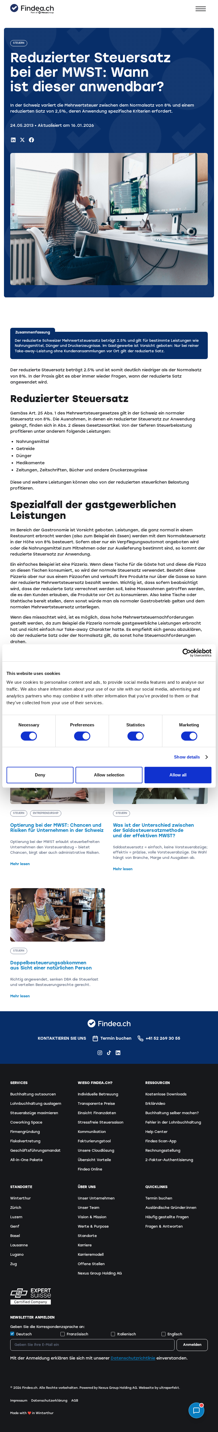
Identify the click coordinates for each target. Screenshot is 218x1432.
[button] (201, 9)
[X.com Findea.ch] (22, 140)
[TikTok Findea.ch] (109, 1053)
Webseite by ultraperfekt (159, 1388)
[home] (32, 9)
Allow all (177, 774)
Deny (40, 774)
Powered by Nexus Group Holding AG (108, 1388)
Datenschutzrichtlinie (133, 1358)
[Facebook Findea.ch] (31, 140)
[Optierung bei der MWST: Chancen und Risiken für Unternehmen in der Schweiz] (57, 809)
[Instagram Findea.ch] (100, 1053)
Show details (187, 757)
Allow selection (109, 774)
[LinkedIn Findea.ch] (13, 140)
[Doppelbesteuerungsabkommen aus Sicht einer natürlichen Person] (57, 943)
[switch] (82, 736)
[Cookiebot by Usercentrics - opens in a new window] (186, 652)
